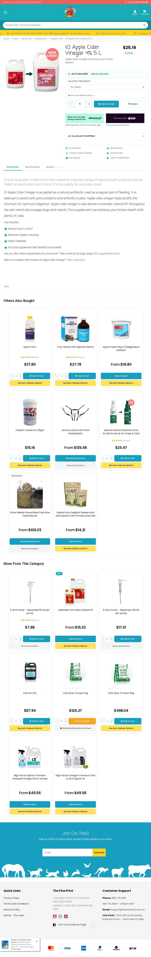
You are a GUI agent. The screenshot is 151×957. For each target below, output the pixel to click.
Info (98, 125)
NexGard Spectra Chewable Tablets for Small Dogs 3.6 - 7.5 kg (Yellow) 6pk (21, 944)
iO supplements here (107, 253)
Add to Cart (108, 104)
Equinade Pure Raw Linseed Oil (75, 610)
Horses (15, 38)
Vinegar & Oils (56, 38)
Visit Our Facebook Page (72, 924)
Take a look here (76, 259)
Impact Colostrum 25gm (30, 430)
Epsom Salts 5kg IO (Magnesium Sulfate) (121, 348)
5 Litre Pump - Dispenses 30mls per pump (121, 611)
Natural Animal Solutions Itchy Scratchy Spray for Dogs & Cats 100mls (121, 432)
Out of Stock (83, 721)
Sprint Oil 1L (29, 347)
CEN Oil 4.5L (30, 693)
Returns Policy (12, 909)
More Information (75, 465)
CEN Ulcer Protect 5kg (121, 693)
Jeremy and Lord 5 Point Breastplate (75, 432)
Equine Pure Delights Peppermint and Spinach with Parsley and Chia (75, 514)
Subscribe (99, 852)
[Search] (144, 25)
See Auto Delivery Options (121, 383)
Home (6, 38)
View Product (121, 376)
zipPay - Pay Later (14, 915)
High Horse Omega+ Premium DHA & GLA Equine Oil (75, 777)
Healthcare (27, 38)
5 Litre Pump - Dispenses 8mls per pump (30, 611)
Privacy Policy (11, 898)
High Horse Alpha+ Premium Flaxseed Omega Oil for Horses (30, 777)
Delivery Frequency (79, 81)
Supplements (41, 38)
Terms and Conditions (16, 903)
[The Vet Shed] (70, 12)
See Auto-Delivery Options (30, 383)
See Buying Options (75, 458)
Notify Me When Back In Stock (77, 728)
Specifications (32, 167)
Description (13, 167)
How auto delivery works (81, 95)
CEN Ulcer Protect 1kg (75, 693)
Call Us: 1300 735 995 (138, 2)
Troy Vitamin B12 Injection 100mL (75, 347)
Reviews (50, 167)
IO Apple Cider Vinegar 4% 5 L (79, 38)
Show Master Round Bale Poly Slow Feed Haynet (30, 514)
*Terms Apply (60, 33)
